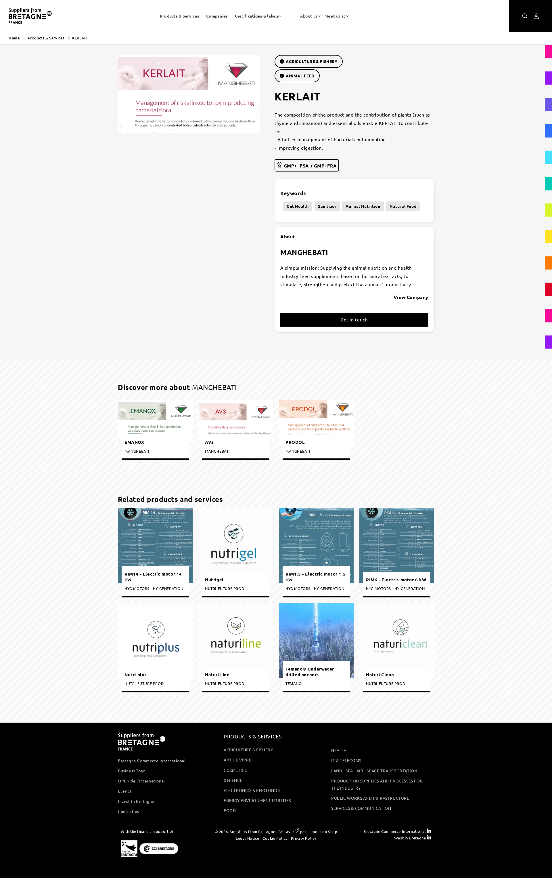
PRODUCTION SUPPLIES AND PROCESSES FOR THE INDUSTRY (377, 784)
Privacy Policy (303, 838)
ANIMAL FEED (300, 75)
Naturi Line (217, 674)
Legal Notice (247, 838)
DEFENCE (233, 780)
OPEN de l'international (141, 780)
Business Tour (131, 770)
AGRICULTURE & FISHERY (312, 61)
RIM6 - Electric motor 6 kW (396, 579)
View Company (411, 297)
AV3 (209, 442)
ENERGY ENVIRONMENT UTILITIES (257, 800)
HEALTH (339, 750)
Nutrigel (214, 579)
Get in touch (354, 320)
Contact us (128, 811)
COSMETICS (235, 770)
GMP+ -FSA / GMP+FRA (309, 166)
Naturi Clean (380, 674)
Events (124, 790)
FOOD (230, 810)
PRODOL (295, 442)
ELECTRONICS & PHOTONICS (252, 790)
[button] (256, 16)
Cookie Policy (275, 838)
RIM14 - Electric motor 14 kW (153, 576)
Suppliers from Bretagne (252, 831)
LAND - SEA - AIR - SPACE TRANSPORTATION (374, 770)
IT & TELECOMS (346, 760)
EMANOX (134, 442)
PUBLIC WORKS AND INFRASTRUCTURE (370, 798)
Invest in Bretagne (136, 801)
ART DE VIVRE (237, 759)
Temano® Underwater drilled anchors (309, 671)
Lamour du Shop (322, 831)
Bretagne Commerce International (152, 760)
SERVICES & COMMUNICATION (361, 808)
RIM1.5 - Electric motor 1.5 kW (315, 576)
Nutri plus (135, 674)
